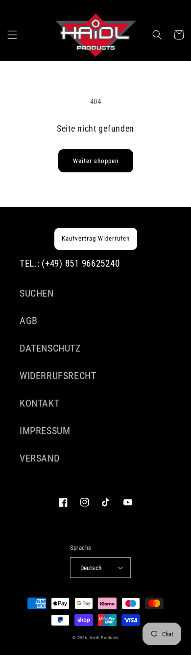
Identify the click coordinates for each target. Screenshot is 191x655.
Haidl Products (104, 637)
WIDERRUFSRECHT (58, 376)
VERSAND (39, 458)
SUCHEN (37, 293)
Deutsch (91, 568)
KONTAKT (39, 403)
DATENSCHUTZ (50, 348)
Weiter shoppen (96, 160)
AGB (29, 321)
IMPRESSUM (45, 431)
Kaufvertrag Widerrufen (96, 238)
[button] (12, 35)
